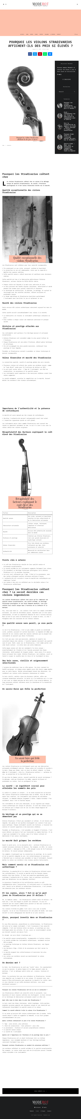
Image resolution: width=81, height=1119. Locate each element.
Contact (59, 34)
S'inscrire (67, 79)
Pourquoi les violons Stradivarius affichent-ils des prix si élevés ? (70, 105)
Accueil (22, 34)
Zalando (47, 34)
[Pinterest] (3, 4)
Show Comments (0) (39, 1091)
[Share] (30, 54)
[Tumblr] (6, 4)
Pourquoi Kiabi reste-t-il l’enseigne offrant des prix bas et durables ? (70, 137)
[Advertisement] (40, 21)
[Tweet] (35, 54)
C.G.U (37, 1111)
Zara (27, 34)
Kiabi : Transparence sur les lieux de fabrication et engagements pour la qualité (69, 115)
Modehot (32, 1111)
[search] (74, 92)
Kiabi (36, 34)
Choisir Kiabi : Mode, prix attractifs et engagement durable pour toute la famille (69, 147)
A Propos (53, 34)
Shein (31, 34)
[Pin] (40, 54)
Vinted (41, 34)
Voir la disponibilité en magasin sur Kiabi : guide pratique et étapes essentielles (70, 126)
